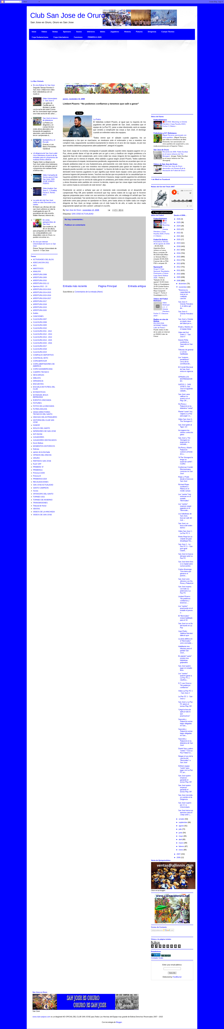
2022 (179, 233)
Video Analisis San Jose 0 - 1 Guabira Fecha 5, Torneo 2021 (50, 191)
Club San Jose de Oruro (67, 15)
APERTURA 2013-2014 (42, 289)
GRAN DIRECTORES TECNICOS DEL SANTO (42, 413)
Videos (44, 32)
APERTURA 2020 (40, 310)
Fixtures (139, 32)
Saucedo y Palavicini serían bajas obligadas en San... (185, 722)
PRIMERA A (37, 470)
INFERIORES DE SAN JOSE (44, 431)
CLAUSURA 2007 (40, 319)
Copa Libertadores (61, 37)
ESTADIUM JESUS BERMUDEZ (40, 396)
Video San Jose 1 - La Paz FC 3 (185, 532)
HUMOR (36, 425)
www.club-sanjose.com (41, 1017)
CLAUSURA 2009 (40, 325)
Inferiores (91, 32)
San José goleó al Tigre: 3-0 (185, 426)
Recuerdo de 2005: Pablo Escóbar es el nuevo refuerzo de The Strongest (175, 154)
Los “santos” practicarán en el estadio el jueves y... (185, 609)
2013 (179, 263)
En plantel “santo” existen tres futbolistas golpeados (185, 659)
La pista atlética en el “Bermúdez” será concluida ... (185, 641)
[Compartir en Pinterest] (122, 210)
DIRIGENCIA (38, 381)
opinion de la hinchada (41, 452)
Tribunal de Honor (39, 506)
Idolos (102, 32)
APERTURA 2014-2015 (42, 292)
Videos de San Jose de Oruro (165, 164)
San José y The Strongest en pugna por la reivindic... (184, 441)
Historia (127, 32)
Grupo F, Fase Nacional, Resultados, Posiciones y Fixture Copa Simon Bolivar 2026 (162, 273)
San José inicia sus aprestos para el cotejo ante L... (185, 812)
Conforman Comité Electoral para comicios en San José (185, 470)
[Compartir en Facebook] (120, 210)
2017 (179, 250)
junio (181, 833)
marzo (181, 843)
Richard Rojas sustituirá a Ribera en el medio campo (184, 487)
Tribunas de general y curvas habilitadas (185, 352)
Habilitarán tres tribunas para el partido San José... (185, 649)
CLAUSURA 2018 (40, 349)
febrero (182, 846)
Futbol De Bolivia (161, 240)
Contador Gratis (157, 958)
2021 (179, 236)
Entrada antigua (137, 286)
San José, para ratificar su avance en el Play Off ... (184, 397)
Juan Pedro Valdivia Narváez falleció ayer (185, 633)
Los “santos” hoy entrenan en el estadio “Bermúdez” (184, 497)
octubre (182, 819)
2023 (179, 229)
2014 (179, 260)
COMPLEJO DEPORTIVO (43, 355)
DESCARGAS (38, 375)
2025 (179, 222)
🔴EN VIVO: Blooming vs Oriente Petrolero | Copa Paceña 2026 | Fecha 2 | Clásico (175, 124)
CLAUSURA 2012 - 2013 (42, 334)
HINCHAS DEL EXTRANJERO (45, 417)
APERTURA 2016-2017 (42, 298)
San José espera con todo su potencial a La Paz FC (184, 590)
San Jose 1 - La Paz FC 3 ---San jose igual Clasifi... (185, 547)
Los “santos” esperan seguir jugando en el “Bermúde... (184, 507)
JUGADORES (38, 437)
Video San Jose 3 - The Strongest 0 (185, 420)
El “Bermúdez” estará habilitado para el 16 (185, 618)
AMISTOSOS (38, 268)
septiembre (183, 822)
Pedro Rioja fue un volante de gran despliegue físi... (185, 539)
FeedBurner (177, 977)
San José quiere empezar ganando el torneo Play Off (184, 779)
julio (180, 829)
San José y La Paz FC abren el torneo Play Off (185, 704)
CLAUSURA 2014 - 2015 (42, 340)
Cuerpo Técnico (167, 32)
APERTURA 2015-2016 (42, 295)
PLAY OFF (37, 464)
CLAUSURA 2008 (40, 322)
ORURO (36, 458)
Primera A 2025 (39, 473)
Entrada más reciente (75, 286)
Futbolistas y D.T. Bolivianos (165, 133)
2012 (179, 267)
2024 (179, 226)
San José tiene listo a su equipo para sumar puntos (185, 564)
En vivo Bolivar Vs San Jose (44, 85)
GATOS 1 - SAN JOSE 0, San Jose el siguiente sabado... (185, 387)
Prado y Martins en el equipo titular (185, 328)
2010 (179, 274)
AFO (35, 265)
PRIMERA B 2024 (40, 479)
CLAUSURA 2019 (40, 352)
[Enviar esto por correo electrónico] (113, 210)
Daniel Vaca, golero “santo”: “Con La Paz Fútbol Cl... (185, 751)
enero (181, 850)
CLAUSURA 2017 (40, 346)
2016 (179, 253)
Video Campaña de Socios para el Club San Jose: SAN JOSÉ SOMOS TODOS (50, 179)
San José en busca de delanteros (50, 119)
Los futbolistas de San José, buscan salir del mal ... (185, 517)
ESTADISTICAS (39, 392)
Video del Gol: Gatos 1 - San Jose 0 (184, 334)
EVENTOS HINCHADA (42, 400)
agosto (181, 826)
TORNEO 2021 (39, 497)
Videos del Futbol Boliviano (161, 300)
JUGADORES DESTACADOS (45, 440)
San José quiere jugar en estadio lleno (185, 668)
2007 (179, 854)
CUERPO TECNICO (41, 372)
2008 (179, 280)
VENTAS (36, 509)
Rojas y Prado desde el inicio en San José (185, 479)
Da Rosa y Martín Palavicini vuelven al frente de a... (185, 451)
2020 (179, 239)
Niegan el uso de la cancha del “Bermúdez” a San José (185, 759)
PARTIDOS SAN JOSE (42, 461)
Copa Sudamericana (40, 37)
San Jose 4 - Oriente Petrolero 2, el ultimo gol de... (185, 305)
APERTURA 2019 (40, 307)
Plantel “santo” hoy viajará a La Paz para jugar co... (185, 414)
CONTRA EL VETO (40, 358)
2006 (179, 857)
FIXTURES (37, 403)
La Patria (97, 119)
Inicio (34, 32)
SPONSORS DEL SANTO (43, 494)
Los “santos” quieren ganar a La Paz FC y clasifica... (185, 677)
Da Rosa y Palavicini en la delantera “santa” (185, 406)
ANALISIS (37, 271)
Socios (79, 32)
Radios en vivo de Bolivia (161, 320)
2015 (179, 257)
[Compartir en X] (118, 210)
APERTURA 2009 (40, 277)
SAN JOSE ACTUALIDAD (82, 214)
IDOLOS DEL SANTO (41, 428)
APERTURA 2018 (40, 304)
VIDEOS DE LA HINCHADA (44, 512)
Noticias (36, 449)
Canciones (78, 37)
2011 (179, 270)
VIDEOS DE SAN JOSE (42, 515)
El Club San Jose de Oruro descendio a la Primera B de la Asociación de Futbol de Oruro (174, 168)
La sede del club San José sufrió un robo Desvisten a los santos (44, 202)
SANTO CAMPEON (41, 488)
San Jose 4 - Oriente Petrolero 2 (185, 314)
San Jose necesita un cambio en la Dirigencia (185, 797)
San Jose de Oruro (161, 150)
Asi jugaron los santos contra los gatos (185, 432)
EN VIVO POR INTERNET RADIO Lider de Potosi (160, 325)
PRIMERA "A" (38, 467)
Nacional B (158, 267)
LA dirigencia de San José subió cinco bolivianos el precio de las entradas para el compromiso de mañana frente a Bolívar (45, 156)
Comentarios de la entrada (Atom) (89, 292)
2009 (179, 277)
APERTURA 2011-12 (41, 283)
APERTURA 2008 (40, 274)
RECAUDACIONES (40, 482)
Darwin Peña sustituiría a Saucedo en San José (185, 343)
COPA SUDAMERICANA (42, 369)
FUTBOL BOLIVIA (40, 409)
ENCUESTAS (38, 384)
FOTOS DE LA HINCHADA (43, 406)
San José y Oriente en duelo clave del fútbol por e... (185, 321)
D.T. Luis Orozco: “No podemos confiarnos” (185, 685)
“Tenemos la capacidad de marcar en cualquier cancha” (184, 294)
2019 (179, 243)
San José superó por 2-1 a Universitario (184, 805)
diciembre (183, 284)
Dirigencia (152, 32)
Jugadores (114, 32)
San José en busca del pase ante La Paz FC (185, 556)
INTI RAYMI (37, 434)
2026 (179, 219)
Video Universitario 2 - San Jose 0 (50, 99)
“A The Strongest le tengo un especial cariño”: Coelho (185, 460)
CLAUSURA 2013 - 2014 (42, 337)
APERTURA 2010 (40, 280)
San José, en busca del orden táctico (185, 525)
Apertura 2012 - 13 (40, 286)
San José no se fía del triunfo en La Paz (185, 625)
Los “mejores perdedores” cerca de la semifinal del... (184, 360)
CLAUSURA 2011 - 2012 (42, 331)
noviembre (183, 287)
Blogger (119, 1022)
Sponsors (67, 32)
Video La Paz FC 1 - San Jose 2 (185, 692)
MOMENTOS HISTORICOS (44, 446)
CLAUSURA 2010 (40, 328)
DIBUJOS (37, 378)
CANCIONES (38, 316)
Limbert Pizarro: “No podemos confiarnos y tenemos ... (184, 599)
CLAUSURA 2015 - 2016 (42, 343)
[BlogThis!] (115, 210)
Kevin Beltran (38, 443)
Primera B (37, 476)
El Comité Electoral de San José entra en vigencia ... (185, 370)
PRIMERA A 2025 (95, 37)
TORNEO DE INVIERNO (42, 500)
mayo (181, 836)
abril (180, 839)
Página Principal (107, 286)
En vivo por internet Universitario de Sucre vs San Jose (44, 244)
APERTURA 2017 (40, 301)
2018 (179, 246)
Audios (35, 313)
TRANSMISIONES (40, 503)
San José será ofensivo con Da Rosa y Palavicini (185, 581)
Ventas (55, 32)
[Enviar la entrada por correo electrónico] (108, 210)
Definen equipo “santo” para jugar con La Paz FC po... (185, 769)
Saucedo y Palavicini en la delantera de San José (185, 742)
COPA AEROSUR (40, 361)
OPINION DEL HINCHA (42, 455)
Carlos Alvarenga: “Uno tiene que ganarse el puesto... (185, 572)
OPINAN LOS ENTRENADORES (185, 379)
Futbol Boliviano (160, 120)
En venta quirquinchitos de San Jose (49, 222)
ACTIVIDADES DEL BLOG (43, 259)
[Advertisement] (99, 59)
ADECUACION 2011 (41, 262)
